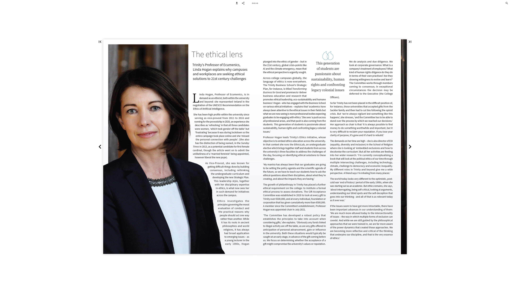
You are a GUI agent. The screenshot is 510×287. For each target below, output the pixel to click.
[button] (237, 3)
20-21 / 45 (255, 3)
